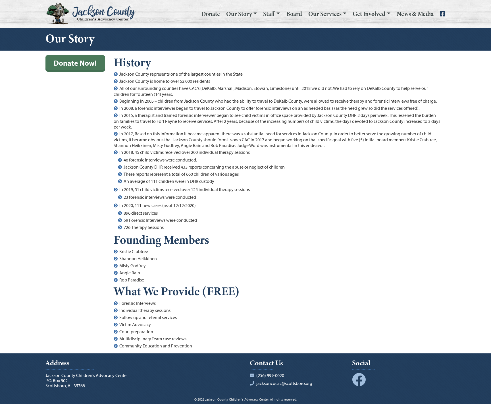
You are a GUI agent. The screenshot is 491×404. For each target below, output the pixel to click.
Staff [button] (269, 14)
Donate (210, 14)
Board (294, 14)
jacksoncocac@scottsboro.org (284, 383)
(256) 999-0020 (270, 375)
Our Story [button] (239, 14)
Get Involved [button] (369, 14)
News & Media (415, 14)
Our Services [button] (325, 14)
